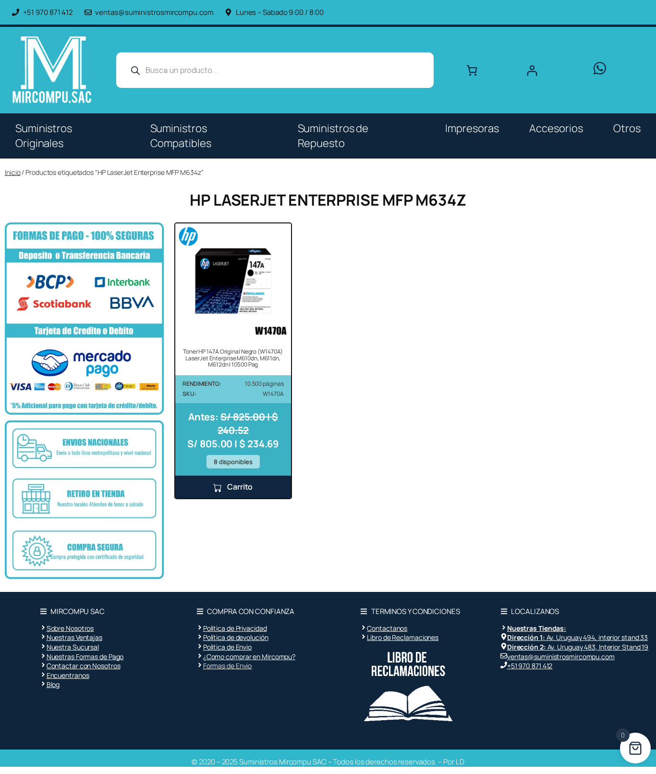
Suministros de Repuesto (333, 135)
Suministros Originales (43, 135)
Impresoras (471, 128)
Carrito (239, 486)
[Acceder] (550, 70)
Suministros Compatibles (180, 135)
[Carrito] (472, 70)
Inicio (12, 172)
